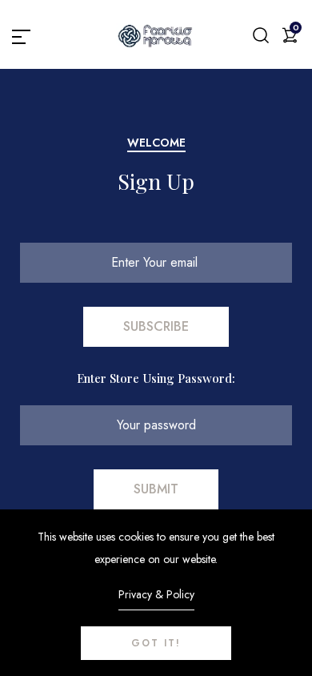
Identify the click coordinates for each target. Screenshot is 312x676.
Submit (156, 489)
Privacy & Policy (156, 594)
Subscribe (156, 326)
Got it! (156, 643)
